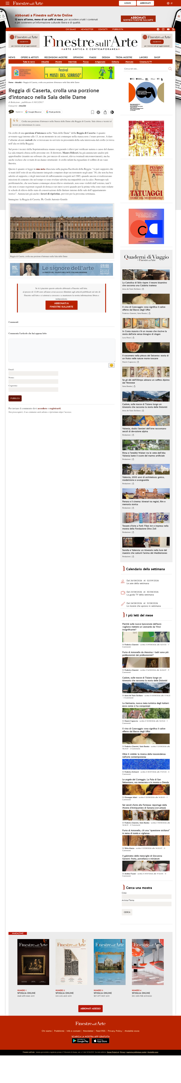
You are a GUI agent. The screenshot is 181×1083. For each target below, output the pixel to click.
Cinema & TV (146, 62)
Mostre (58, 62)
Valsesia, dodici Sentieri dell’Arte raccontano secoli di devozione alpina (144, 430)
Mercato (129, 62)
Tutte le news (29, 62)
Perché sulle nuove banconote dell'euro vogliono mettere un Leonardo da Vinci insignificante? (141, 627)
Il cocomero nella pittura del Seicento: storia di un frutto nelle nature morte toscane (145, 357)
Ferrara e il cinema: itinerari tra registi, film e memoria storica (143, 503)
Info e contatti (73, 1031)
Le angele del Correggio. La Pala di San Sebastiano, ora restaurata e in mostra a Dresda (145, 781)
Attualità (45, 62)
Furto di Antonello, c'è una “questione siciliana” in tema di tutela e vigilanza (146, 832)
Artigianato (100, 62)
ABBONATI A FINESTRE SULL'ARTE (61, 305)
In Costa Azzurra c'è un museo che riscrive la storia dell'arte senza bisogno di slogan (144, 333)
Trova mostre (124, 57)
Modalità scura (132, 1031)
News (11, 57)
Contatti (102, 29)
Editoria (115, 62)
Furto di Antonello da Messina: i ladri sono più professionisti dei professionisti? (145, 654)
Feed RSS (100, 1031)
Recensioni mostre (55, 57)
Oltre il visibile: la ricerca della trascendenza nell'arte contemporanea (144, 755)
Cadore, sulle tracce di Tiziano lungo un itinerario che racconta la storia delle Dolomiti (144, 406)
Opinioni (78, 57)
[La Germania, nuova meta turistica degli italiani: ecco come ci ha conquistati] (146, 713)
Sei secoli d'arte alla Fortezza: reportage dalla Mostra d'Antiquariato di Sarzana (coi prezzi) (144, 806)
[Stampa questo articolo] (98, 112)
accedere (42, 408)
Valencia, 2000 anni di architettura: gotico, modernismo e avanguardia (143, 478)
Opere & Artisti (30, 57)
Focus (86, 62)
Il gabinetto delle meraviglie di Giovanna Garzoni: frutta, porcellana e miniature (142, 857)
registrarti (55, 408)
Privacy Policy (115, 1031)
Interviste (72, 62)
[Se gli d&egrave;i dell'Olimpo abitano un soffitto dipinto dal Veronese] (146, 372)
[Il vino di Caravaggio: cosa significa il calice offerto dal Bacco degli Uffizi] (146, 299)
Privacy (122, 1052)
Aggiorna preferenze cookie (136, 1052)
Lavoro (143, 57)
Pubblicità (117, 29)
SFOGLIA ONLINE (26, 993)
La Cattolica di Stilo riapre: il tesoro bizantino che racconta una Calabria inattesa (144, 284)
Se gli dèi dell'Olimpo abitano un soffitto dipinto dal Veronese (146, 381)
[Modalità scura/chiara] (112, 113)
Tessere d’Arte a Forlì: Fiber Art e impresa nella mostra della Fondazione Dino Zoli (145, 527)
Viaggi (92, 57)
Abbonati (145, 3)
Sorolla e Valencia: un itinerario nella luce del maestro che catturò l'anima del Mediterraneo (144, 551)
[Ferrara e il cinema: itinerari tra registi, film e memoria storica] (146, 494)
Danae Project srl (113, 1052)
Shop (157, 57)
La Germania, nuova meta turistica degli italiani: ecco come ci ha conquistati (145, 704)
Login (127, 3)
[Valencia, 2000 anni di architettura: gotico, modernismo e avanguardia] (146, 469)
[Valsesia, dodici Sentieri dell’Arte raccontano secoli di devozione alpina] (146, 421)
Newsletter (87, 29)
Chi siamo (71, 29)
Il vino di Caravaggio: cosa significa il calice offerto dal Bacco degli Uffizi (143, 308)
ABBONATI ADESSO (90, 1008)
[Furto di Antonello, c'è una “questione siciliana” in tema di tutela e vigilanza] (146, 841)
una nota (40, 169)
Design (106, 57)
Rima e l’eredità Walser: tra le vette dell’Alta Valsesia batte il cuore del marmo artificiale (143, 454)
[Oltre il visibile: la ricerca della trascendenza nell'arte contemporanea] (146, 764)
